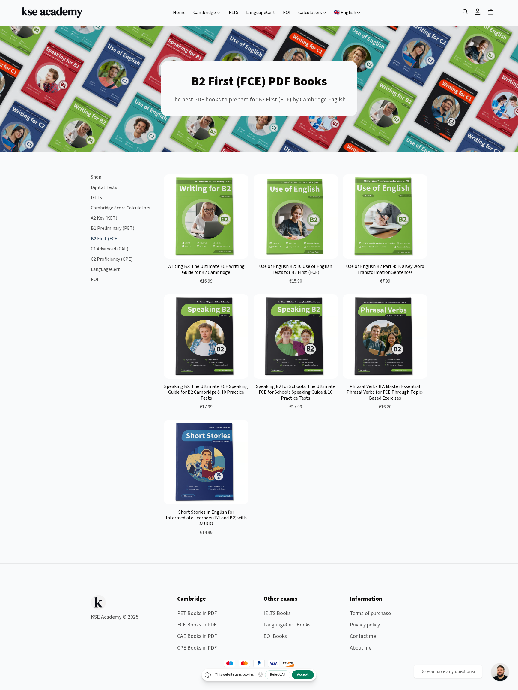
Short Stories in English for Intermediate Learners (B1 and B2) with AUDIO (206, 518)
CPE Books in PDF (197, 648)
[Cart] (493, 12)
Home (179, 12)
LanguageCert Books (287, 624)
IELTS (232, 12)
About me (360, 648)
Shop (96, 177)
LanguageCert (260, 12)
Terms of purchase (370, 613)
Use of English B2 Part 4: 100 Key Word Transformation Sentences (385, 269)
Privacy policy (365, 624)
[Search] (465, 12)
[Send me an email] (500, 672)
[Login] (477, 11)
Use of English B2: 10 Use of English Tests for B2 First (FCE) (295, 269)
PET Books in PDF (197, 613)
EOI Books (275, 636)
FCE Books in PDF (196, 624)
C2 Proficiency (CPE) (111, 259)
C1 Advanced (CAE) (109, 249)
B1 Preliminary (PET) (112, 228)
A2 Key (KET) (104, 218)
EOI (286, 12)
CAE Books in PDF (197, 636)
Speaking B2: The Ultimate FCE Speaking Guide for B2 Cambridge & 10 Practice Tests (206, 392)
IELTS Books (277, 613)
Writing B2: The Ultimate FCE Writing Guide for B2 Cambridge (206, 269)
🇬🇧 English (345, 12)
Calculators (310, 12)
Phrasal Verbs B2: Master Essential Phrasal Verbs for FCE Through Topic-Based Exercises (385, 392)
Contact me (363, 636)
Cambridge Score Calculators (120, 208)
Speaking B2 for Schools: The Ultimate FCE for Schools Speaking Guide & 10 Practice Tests (295, 392)
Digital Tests (104, 187)
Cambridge (205, 12)
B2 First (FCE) (105, 239)
